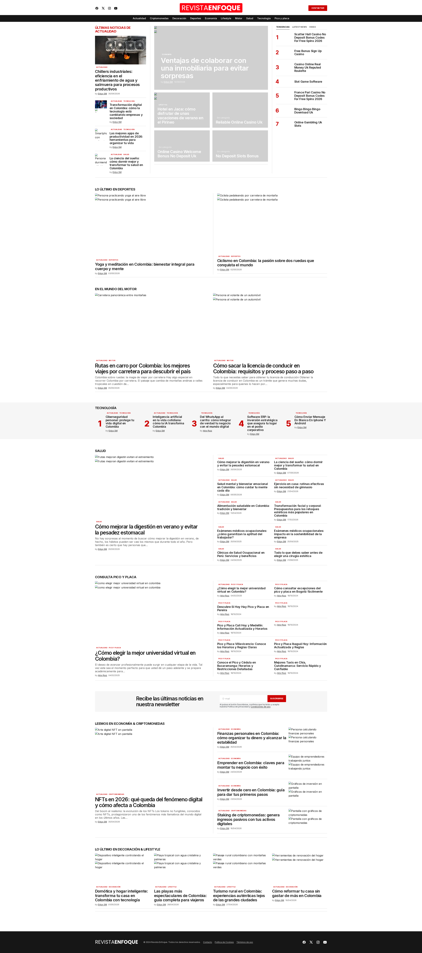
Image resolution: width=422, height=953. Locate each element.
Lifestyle (163, 105)
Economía (166, 54)
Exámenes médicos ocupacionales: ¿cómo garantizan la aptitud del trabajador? (242, 534)
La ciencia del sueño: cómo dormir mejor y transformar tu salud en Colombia (126, 163)
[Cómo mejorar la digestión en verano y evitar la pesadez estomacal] (152, 487)
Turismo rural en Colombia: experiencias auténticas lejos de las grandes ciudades (239, 895)
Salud (126, 154)
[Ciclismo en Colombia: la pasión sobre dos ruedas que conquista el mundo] (271, 223)
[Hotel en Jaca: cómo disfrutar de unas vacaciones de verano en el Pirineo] (182, 110)
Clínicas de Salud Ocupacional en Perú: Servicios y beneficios (241, 554)
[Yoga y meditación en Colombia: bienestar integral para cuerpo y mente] (152, 225)
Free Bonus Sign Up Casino (308, 52)
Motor (112, 360)
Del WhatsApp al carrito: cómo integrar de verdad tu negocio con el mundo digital (215, 421)
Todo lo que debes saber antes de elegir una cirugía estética (298, 554)
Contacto (207, 942)
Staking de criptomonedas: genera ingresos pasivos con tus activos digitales (248, 819)
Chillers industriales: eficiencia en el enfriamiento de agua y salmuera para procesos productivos (117, 80)
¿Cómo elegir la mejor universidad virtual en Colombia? (145, 656)
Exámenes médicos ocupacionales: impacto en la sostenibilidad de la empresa (299, 534)
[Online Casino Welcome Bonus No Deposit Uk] (182, 145)
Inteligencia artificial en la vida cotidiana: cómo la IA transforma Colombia (168, 421)
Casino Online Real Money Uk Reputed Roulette (307, 67)
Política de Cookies (224, 942)
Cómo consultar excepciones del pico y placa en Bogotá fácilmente (298, 590)
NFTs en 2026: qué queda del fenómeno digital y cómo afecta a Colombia (148, 802)
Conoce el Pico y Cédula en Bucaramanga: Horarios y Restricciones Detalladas (236, 666)
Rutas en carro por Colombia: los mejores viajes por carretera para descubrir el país (143, 368)
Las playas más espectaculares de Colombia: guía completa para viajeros (180, 895)
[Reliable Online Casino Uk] (240, 110)
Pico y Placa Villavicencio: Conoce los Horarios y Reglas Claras (241, 645)
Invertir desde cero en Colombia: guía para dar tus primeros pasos (251, 792)
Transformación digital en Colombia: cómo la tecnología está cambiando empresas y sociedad (126, 111)
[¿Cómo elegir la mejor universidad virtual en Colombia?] (152, 613)
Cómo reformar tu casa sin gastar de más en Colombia (297, 893)
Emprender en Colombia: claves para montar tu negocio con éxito (250, 765)
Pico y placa (115, 648)
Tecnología (129, 101)
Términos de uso (244, 942)
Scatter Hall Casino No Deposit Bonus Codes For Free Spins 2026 (310, 37)
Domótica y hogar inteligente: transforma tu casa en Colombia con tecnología (121, 895)
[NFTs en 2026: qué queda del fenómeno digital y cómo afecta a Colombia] (152, 759)
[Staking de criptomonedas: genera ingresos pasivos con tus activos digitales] (308, 820)
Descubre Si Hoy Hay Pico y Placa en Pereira (243, 608)
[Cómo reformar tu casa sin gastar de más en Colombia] (299, 868)
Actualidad (102, 67)
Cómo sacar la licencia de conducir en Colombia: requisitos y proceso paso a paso (263, 368)
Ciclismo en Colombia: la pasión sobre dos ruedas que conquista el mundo (265, 263)
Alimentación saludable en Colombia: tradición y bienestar (243, 507)
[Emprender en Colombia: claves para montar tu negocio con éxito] (308, 765)
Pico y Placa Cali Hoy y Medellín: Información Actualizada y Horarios (242, 627)
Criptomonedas (116, 794)
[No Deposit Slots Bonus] (240, 145)
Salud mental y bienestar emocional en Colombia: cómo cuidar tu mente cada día (242, 487)
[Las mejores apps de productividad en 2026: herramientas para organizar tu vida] (101, 135)
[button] (303, 8)
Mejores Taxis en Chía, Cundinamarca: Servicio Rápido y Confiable (297, 666)
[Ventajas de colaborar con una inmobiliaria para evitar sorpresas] (211, 58)
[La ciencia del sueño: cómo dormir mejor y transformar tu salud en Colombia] (101, 160)
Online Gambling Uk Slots (308, 124)
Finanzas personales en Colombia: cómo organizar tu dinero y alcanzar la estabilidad (251, 737)
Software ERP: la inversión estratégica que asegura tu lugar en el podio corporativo (262, 423)
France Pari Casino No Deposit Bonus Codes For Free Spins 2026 (309, 96)
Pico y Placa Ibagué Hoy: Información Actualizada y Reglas (300, 645)
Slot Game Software (308, 81)
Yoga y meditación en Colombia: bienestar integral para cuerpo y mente (145, 266)
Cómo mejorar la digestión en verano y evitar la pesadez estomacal (146, 529)
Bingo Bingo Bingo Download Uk (307, 110)
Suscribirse (276, 698)
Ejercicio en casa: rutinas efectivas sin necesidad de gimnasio (299, 485)
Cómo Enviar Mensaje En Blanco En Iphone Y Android (310, 420)
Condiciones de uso (260, 706)
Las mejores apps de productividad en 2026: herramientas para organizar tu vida (126, 138)
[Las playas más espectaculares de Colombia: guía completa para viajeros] (181, 868)
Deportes (113, 260)
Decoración (114, 887)
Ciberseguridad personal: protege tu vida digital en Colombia (120, 421)
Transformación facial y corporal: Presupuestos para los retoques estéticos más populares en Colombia (297, 510)
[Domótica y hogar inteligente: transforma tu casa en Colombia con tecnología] (122, 868)
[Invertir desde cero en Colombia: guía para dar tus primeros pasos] (308, 792)
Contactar (317, 8)
